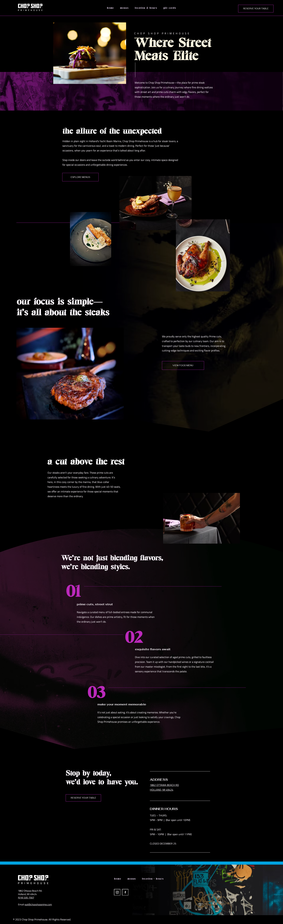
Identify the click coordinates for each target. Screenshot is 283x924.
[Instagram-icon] (117, 892)
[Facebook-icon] (125, 892)
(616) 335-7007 (26, 897)
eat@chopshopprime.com (38, 904)
